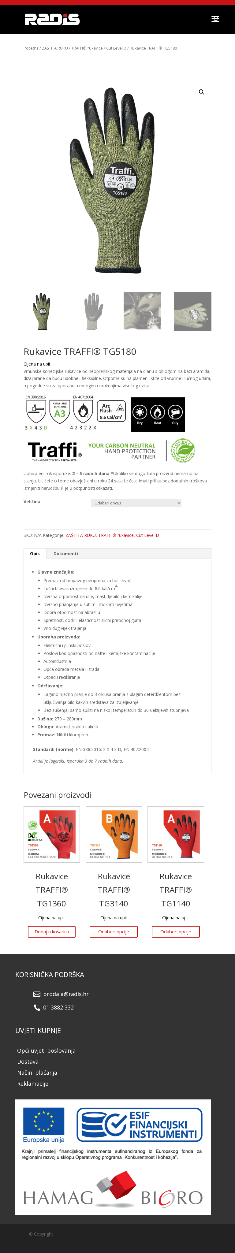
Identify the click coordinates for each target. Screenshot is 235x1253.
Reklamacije (32, 1083)
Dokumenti (66, 553)
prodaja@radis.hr (66, 994)
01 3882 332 (58, 1007)
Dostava (28, 1061)
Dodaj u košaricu (52, 931)
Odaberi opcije (113, 931)
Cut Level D (116, 48)
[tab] (35, 553)
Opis (35, 553)
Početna (31, 48)
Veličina (32, 501)
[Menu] (215, 18)
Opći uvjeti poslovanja (46, 1050)
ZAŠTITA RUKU (55, 48)
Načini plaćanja (37, 1072)
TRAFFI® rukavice (87, 48)
